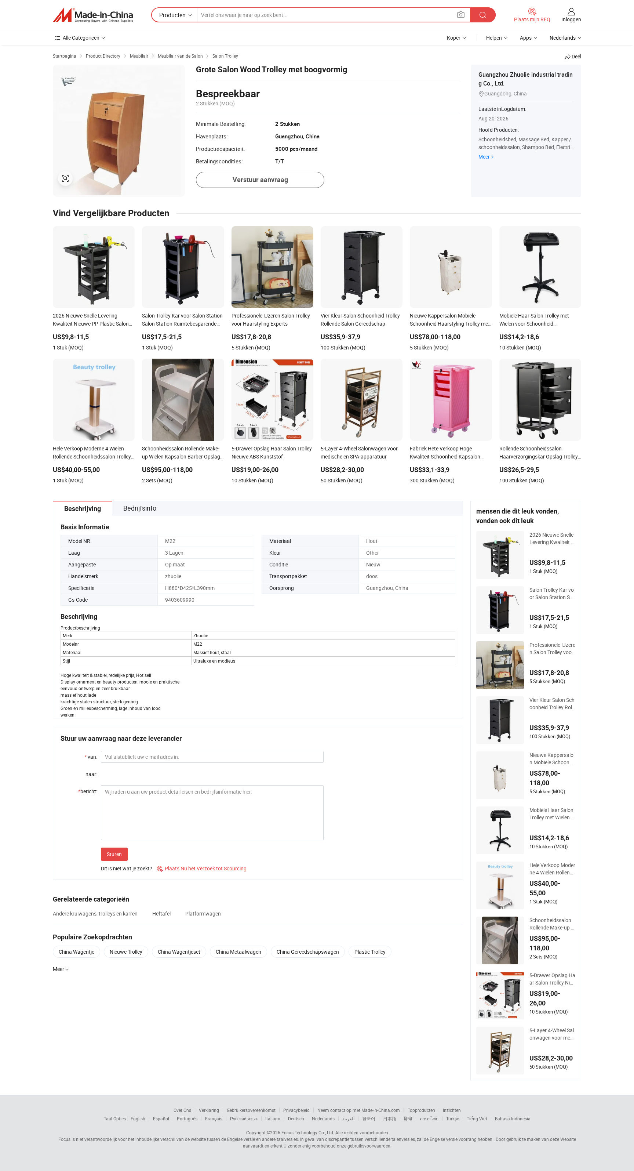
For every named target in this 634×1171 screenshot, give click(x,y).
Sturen (114, 854)
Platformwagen (203, 913)
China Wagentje (76, 951)
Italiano (272, 1118)
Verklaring (209, 1110)
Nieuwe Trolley (126, 951)
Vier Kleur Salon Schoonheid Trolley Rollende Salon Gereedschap (552, 703)
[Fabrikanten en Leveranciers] (93, 15)
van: (90, 756)
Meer (484, 156)
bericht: (87, 791)
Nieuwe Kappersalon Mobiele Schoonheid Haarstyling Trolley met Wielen (552, 758)
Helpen (494, 37)
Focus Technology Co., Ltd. (307, 1132)
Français (213, 1118)
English (138, 1118)
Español (161, 1118)
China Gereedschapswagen (308, 951)
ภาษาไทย (429, 1118)
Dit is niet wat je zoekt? (126, 868)
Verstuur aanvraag (260, 180)
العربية (348, 1118)
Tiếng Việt (477, 1118)
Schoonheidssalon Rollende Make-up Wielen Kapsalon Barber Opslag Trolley (552, 924)
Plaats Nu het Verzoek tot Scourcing (202, 868)
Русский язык (244, 1118)
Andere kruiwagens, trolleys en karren (95, 913)
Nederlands (323, 1118)
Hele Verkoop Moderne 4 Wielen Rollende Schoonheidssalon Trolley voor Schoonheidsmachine (552, 869)
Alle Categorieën (81, 37)
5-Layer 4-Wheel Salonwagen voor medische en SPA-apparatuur (552, 1034)
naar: (91, 774)
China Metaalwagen (238, 951)
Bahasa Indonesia (513, 1118)
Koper (453, 37)
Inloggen (571, 19)
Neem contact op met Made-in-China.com (358, 1110)
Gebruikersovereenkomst (251, 1110)
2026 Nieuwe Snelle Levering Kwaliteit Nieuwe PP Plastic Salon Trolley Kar (552, 538)
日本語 (389, 1118)
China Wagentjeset (179, 951)
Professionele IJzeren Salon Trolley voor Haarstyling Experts (552, 648)
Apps (526, 37)
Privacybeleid (296, 1110)
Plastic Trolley (370, 951)
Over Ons (182, 1110)
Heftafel (161, 913)
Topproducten (421, 1110)
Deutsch (296, 1118)
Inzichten (452, 1110)
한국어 (368, 1118)
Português (187, 1118)
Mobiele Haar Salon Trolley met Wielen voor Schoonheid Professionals (551, 813)
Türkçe (452, 1118)
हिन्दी (408, 1118)
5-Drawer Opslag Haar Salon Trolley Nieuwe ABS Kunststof (552, 979)
